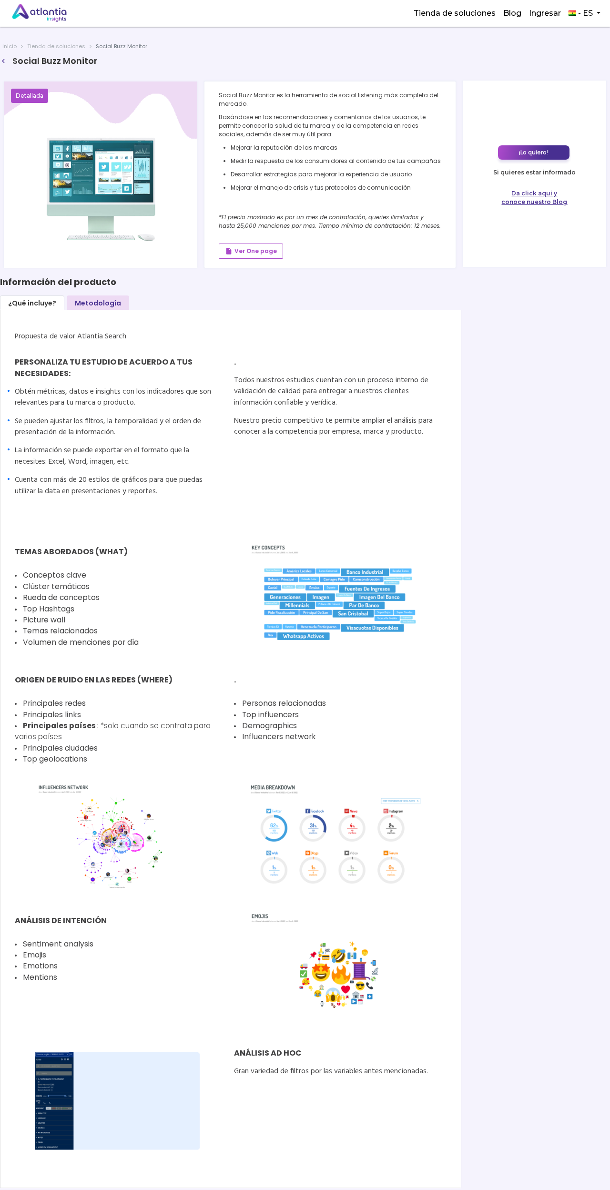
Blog (512, 13)
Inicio (9, 46)
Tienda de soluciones (455, 13)
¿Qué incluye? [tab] (32, 303)
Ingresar (545, 13)
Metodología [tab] (98, 303)
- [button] (584, 13)
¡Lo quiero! (534, 152)
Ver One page (251, 251)
